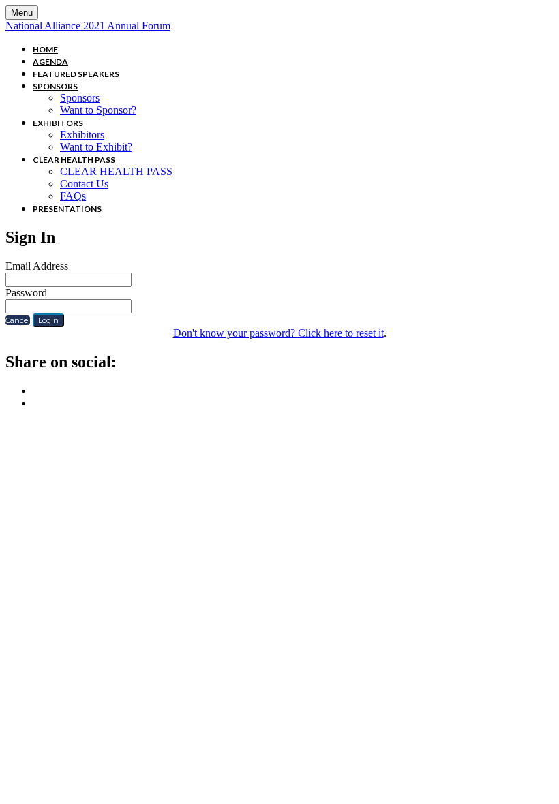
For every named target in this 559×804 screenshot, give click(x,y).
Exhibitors (58, 123)
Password (26, 292)
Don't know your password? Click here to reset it (278, 333)
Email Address (36, 266)
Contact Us (84, 183)
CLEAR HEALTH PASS (74, 160)
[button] (17, 320)
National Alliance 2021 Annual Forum (87, 25)
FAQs (73, 196)
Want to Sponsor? (98, 110)
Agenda (50, 62)
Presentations (67, 209)
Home (45, 49)
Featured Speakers (76, 74)
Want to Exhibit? (96, 147)
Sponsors (55, 86)
